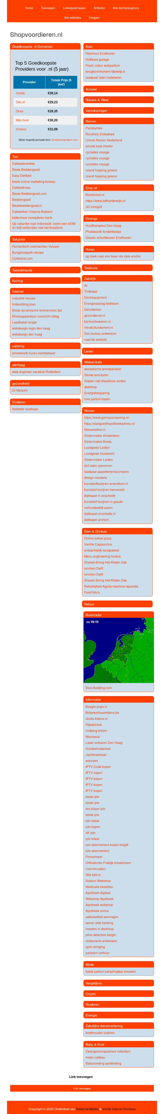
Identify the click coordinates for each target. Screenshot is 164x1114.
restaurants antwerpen (101, 940)
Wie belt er (93, 874)
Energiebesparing (97, 393)
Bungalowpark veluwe (28, 252)
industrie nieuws (23, 298)
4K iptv (90, 832)
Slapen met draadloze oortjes (105, 381)
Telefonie (90, 267)
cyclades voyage (97, 152)
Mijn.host (22, 120)
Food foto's (92, 592)
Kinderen (18, 401)
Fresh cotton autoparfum (103, 65)
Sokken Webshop (98, 880)
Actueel (91, 88)
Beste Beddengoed (26, 169)
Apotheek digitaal (98, 892)
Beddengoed (21, 199)
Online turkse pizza (97, 538)
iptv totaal (92, 820)
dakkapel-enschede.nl (100, 513)
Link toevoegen (81, 1076)
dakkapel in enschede (99, 495)
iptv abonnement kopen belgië (107, 844)
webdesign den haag (27, 334)
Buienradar (94, 614)
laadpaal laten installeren (103, 77)
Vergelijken (94, 982)
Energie (91, 1015)
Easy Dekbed (21, 175)
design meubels (95, 477)
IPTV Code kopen (98, 766)
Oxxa (19, 111)
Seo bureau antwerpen (100, 333)
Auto (89, 46)
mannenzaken (96, 868)
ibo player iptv (95, 808)
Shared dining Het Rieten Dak (105, 562)
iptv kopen (93, 826)
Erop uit (91, 187)
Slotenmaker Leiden (98, 459)
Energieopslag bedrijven (101, 303)
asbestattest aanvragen (102, 916)
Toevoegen (48, 8)
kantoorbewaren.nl (97, 321)
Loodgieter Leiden (97, 447)
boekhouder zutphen (100, 1032)
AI (85, 285)
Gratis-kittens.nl (97, 718)
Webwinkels (93, 361)
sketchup (90, 387)
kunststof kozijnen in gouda (103, 501)
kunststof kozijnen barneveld (104, 489)
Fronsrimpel (94, 856)
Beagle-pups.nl (96, 706)
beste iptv (92, 796)
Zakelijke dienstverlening (104, 1025)
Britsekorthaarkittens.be (102, 712)
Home (29, 8)
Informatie (93, 699)
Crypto (91, 993)
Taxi (15, 156)
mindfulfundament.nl (98, 327)
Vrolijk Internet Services (119, 1109)
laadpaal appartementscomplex (106, 471)
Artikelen (99, 8)
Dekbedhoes (21, 187)
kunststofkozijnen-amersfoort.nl (106, 483)
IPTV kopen (94, 772)
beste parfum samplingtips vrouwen (111, 971)
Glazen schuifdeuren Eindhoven (108, 237)
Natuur (89, 603)
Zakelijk (90, 278)
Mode (90, 964)
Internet (18, 291)
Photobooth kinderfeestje (103, 231)
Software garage (97, 59)
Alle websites (72, 17)
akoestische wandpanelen (102, 369)
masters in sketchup (100, 928)
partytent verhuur (97, 952)
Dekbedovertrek (23, 163)
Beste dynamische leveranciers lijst (37, 310)
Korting (17, 280)
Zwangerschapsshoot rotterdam (108, 1051)
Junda (20, 93)
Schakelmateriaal (98, 748)
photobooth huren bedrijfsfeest (33, 353)
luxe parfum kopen (97, 399)
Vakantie (18, 239)
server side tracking (99, 922)
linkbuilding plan (24, 304)
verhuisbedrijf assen (98, 507)
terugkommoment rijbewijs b (105, 71)
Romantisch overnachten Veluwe (35, 246)
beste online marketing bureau (33, 181)
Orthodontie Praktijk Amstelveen (108, 862)
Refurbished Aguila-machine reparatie (111, 586)
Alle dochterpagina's (126, 8)
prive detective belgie (101, 934)
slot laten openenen (98, 465)
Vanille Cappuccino (98, 544)
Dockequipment (95, 297)
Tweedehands (22, 269)
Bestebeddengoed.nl (27, 205)
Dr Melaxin (20, 390)
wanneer (92, 760)
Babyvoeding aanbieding (103, 1063)
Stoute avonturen (96, 375)
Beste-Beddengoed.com (29, 193)
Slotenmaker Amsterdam (101, 435)
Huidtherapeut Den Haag (103, 225)
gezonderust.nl (94, 315)
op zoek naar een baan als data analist (113, 256)
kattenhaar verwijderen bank (32, 217)
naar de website (95, 339)
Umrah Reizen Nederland (104, 140)
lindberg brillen (96, 730)
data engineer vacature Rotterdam (36, 371)
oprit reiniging (95, 946)
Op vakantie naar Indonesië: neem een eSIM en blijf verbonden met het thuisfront (43, 225)
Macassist (93, 736)
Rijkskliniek (94, 724)
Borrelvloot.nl (95, 194)
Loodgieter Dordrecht (99, 453)
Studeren (92, 1004)
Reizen (91, 121)
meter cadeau (95, 1057)
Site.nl (20, 102)
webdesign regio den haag (31, 328)
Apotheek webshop (99, 904)
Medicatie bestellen (99, 886)
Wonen (89, 410)
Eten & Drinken (95, 531)
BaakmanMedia (87, 1109)
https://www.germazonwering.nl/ (106, 417)
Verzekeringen (96, 110)
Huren (90, 249)
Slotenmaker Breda (98, 441)
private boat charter (99, 146)
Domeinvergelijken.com (64, 140)
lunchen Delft (93, 568)
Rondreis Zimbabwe (100, 134)
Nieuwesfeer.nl (94, 429)
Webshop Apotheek (100, 898)
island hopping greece (101, 170)
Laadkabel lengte (24, 322)
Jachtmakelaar (96, 754)
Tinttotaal (90, 291)
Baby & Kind (95, 1044)
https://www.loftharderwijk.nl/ (106, 200)
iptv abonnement (97, 850)
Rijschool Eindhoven (100, 53)
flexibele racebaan (25, 409)
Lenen (88, 351)
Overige (91, 218)
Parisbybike (94, 128)
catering (18, 345)
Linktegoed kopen (74, 8)
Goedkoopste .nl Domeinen (32, 46)
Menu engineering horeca (102, 556)
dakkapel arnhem (96, 519)
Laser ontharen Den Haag (104, 742)
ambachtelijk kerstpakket (101, 550)
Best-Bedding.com (99, 687)
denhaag (18, 364)
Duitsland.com (22, 258)
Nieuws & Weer (97, 99)
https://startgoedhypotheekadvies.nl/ (109, 423)
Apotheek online (97, 910)
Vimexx (21, 129)
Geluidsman (92, 309)
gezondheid (20, 383)
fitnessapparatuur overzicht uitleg (35, 316)
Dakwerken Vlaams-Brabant (32, 211)
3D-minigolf (94, 206)
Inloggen (94, 17)
